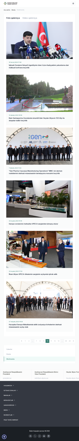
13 (58, 341)
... (32, 341)
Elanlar (8, 354)
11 (51, 341)
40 (70, 341)
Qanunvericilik (9, 405)
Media (13, 10)
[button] (4, 437)
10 (47, 341)
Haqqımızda (8, 385)
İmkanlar (7, 395)
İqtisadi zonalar (10, 390)
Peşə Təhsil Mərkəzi (11, 420)
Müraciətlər (8, 400)
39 (66, 341)
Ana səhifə (7, 10)
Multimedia (10, 359)
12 (55, 341)
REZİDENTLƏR (8, 415)
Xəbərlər (9, 349)
